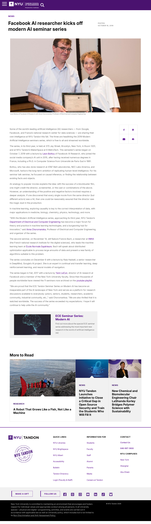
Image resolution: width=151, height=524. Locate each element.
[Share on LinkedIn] (133, 129)
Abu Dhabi (125, 472)
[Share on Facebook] (123, 129)
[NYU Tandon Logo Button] (30, 437)
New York (124, 460)
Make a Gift (22, 494)
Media (89, 474)
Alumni (90, 461)
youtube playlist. (84, 280)
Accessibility (58, 461)
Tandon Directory (60, 474)
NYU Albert (58, 455)
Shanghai (124, 466)
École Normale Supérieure (39, 246)
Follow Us (50, 494)
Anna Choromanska (36, 229)
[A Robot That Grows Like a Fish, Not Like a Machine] (42, 377)
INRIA (91, 239)
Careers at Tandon (95, 480)
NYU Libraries (59, 443)
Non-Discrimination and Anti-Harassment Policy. (34, 515)
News (11, 16)
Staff (89, 455)
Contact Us (125, 442)
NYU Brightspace (60, 449)
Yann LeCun (61, 273)
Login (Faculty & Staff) (63, 480)
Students (90, 443)
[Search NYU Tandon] (42, 5)
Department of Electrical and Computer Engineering (35, 222)
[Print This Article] (133, 139)
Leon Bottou (49, 153)
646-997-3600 (127, 448)
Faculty (90, 449)
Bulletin (56, 467)
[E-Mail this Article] (123, 139)
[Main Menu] (4, 4)
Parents (90, 467)
